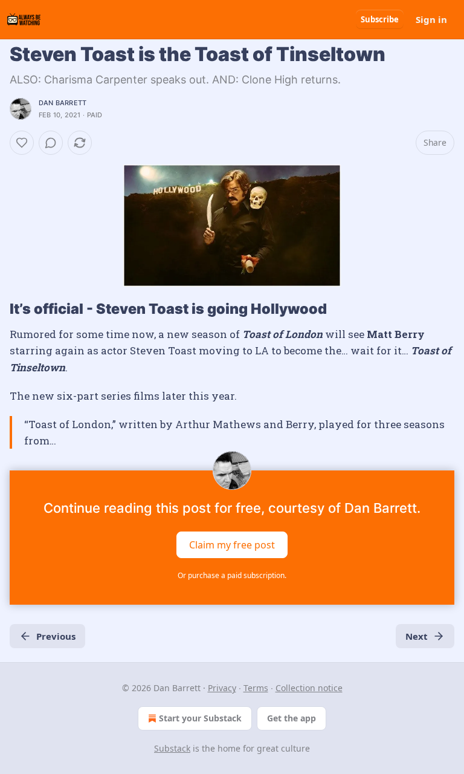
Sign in (431, 19)
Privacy (222, 688)
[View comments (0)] (51, 143)
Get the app (291, 718)
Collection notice (309, 688)
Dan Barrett (62, 103)
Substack (172, 748)
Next (416, 636)
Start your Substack (200, 718)
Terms (255, 688)
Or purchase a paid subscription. (232, 575)
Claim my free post (232, 544)
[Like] (22, 143)
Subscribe (380, 19)
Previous (56, 636)
